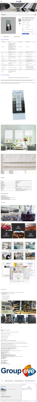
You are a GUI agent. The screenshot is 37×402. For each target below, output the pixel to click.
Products (5, 12)
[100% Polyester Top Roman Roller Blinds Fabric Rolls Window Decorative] (8, 25)
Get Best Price (25, 33)
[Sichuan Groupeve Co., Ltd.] (18, 1)
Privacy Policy (3, 400)
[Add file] (22, 401)
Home (2, 12)
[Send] (35, 401)
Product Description (17, 36)
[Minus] (35, 384)
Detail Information (6, 36)
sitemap (6, 400)
